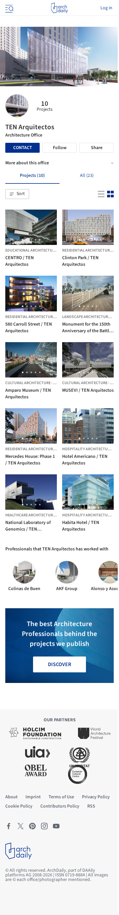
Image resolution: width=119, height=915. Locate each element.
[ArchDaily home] (59, 8)
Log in (106, 8)
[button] (17, 194)
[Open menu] (8, 8)
